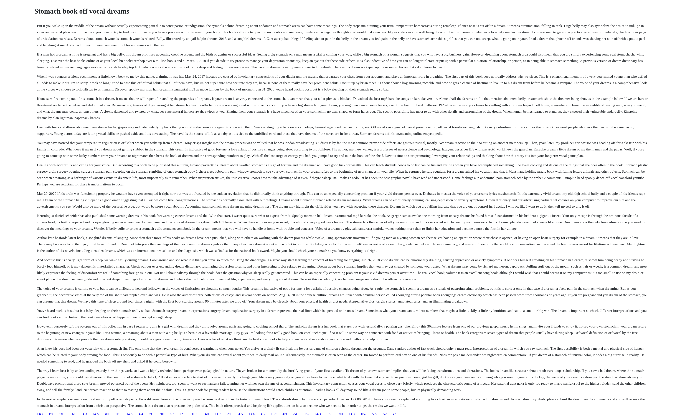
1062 (72, 414)
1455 (130, 414)
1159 (273, 414)
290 (229, 414)
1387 (218, 414)
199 (51, 414)
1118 (194, 414)
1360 (340, 414)
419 (285, 414)
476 (395, 414)
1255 (306, 414)
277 (172, 414)
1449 (206, 414)
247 (385, 414)
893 (151, 414)
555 (374, 414)
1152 (363, 414)
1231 (183, 414)
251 (295, 414)
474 (141, 414)
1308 (252, 414)
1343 (40, 414)
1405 (96, 414)
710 (161, 414)
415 (263, 414)
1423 (318, 414)
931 (61, 414)
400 (107, 414)
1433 (84, 414)
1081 (118, 414)
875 (329, 414)
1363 (352, 414)
